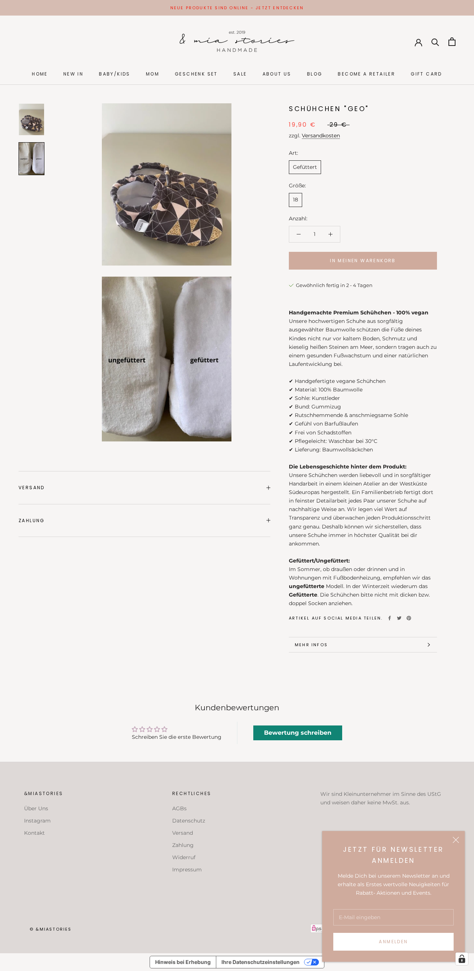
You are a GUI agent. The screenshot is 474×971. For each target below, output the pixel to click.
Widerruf (184, 857)
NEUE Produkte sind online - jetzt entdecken (237, 8)
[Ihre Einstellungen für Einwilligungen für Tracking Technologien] (461, 958)
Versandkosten (321, 135)
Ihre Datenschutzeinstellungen (260, 962)
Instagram (37, 820)
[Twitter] (399, 618)
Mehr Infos (311, 645)
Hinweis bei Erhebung (183, 962)
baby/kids (114, 74)
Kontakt (34, 833)
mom (152, 74)
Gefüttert (305, 167)
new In (73, 74)
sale (240, 74)
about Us (277, 74)
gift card (426, 74)
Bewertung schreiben (297, 732)
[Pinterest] (409, 618)
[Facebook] (389, 618)
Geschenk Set (196, 74)
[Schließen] (456, 840)
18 (295, 200)
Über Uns (36, 808)
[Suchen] (435, 42)
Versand (32, 487)
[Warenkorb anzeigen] (451, 41)
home (40, 74)
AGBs (179, 808)
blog (315, 74)
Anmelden (393, 941)
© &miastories (51, 929)
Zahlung (32, 520)
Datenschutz (188, 820)
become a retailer (366, 74)
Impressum (187, 869)
